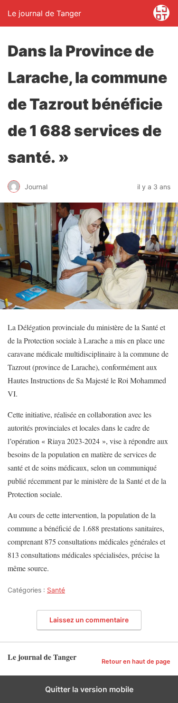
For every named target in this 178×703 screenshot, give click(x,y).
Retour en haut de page (136, 661)
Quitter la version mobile (89, 689)
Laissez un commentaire (89, 620)
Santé (56, 590)
